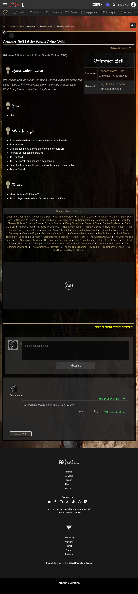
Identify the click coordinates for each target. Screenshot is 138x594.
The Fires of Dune (108, 240)
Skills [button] (73, 12)
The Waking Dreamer (74, 246)
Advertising (69, 538)
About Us (69, 484)
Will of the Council (75, 250)
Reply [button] (125, 412)
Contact (69, 488)
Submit (77, 365)
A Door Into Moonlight (16, 216)
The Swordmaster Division (45, 246)
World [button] (126, 12)
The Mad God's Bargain (30, 243)
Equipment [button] (91, 12)
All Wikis (69, 476)
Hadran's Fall (26, 226)
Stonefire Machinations (56, 236)
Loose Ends (32, 230)
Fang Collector (73, 223)
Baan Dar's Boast (25, 220)
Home (69, 472)
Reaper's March (46, 26)
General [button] (37, 12)
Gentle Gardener (112, 223)
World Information (8, 26)
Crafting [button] (109, 12)
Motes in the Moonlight (85, 230)
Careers (69, 542)
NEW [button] (21, 12)
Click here (30, 194)
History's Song (93, 226)
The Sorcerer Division (108, 243)
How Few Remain (114, 226)
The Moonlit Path (56, 243)
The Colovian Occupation (57, 240)
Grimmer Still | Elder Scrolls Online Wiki (34, 42)
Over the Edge (30, 233)
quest (28, 55)
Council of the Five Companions (75, 220)
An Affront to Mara (107, 216)
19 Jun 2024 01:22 (109, 398)
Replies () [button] (112, 412)
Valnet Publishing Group (80, 563)
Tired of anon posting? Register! (114, 327)
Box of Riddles (46, 220)
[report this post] (124, 398)
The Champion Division (27, 240)
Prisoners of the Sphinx (54, 233)
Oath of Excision (109, 230)
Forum (69, 480)
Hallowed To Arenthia (48, 226)
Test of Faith (78, 236)
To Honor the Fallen (113, 246)
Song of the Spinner (29, 236)
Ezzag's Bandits (53, 223)
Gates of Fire (92, 223)
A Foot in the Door (41, 216)
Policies (69, 554)
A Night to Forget (64, 216)
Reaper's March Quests (66, 26)
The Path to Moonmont (81, 243)
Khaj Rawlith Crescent (112, 84)
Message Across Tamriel (55, 230)
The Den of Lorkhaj (85, 240)
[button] (97, 5)
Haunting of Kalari (72, 226)
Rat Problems (105, 233)
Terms (69, 546)
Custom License (72, 512)
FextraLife (51, 563)
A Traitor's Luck (85, 216)
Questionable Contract (82, 233)
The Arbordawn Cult (100, 236)
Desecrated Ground (106, 220)
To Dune (94, 246)
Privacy (69, 550)
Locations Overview (27, 26)
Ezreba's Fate (33, 223)
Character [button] (55, 12)
